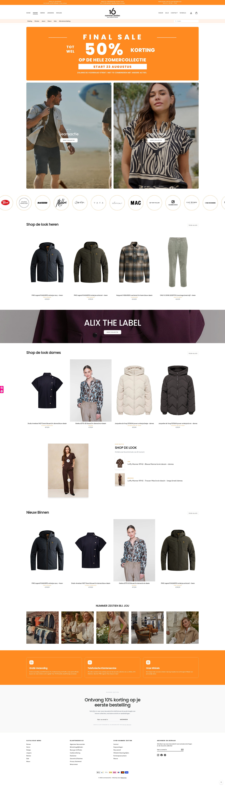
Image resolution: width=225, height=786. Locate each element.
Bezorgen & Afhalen (76, 750)
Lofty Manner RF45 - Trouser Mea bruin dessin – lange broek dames (155, 481)
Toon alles (193, 225)
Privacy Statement (76, 761)
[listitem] (18, 202)
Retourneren (74, 764)
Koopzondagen (118, 747)
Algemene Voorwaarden (77, 744)
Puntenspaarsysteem (120, 756)
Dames (35, 13)
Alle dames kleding (64, 21)
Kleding (29, 21)
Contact (174, 13)
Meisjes (59, 13)
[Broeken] (69, 480)
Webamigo (124, 777)
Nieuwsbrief (117, 750)
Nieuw (161, 13)
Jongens (50, 13)
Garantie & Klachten (76, 758)
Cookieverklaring (75, 753)
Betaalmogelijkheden (76, 747)
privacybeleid (126, 724)
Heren (42, 13)
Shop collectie (112, 332)
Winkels (183, 13)
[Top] (68, 460)
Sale (167, 13)
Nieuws (115, 758)
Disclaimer (73, 756)
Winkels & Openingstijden (121, 753)
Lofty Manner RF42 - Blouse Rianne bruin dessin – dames (151, 464)
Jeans (43, 21)
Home (28, 13)
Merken (37, 21)
